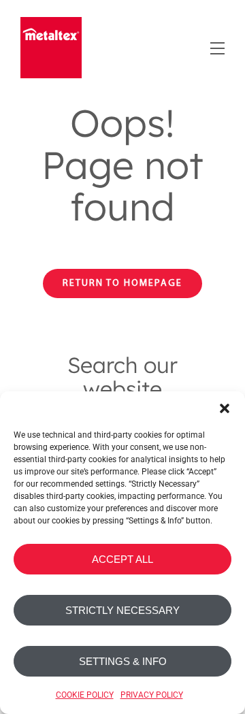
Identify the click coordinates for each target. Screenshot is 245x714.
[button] (224, 408)
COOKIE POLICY (85, 695)
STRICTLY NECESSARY (122, 610)
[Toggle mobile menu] (216, 45)
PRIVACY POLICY (151, 695)
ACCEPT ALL (122, 559)
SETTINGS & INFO (123, 661)
